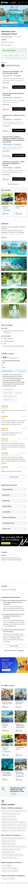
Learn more (6, 670)
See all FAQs (14, 646)
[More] (18, 358)
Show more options (13, 184)
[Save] (12, 194)
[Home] (8, 2)
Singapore (4, 39)
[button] (14, 248)
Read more (4, 237)
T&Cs (26, 25)
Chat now (21, 650)
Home (2, 883)
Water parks (22, 883)
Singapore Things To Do (12, 883)
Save (12, 794)
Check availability (19, 87)
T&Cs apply (14, 543)
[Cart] (20, 2)
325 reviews (8, 37)
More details (6, 82)
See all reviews (14, 477)
